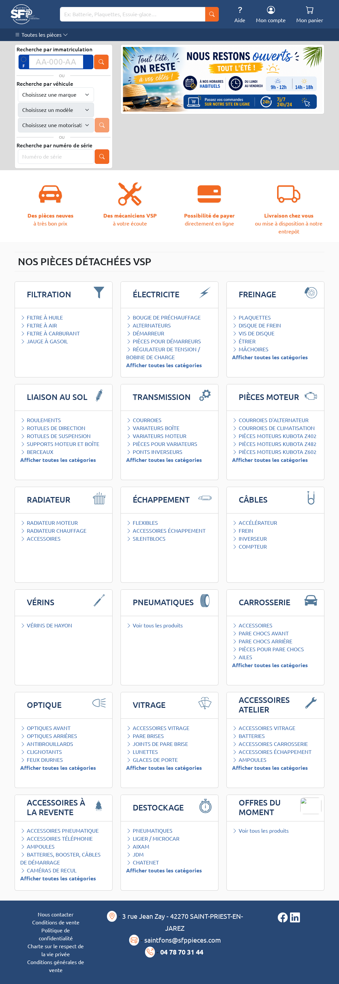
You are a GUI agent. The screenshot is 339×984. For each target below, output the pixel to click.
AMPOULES (251, 760)
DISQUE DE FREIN (259, 325)
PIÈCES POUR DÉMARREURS (166, 341)
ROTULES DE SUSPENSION (58, 436)
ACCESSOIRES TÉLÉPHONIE (59, 839)
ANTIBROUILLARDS (49, 744)
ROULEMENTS (43, 420)
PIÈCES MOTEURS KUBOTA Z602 (276, 452)
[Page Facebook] (284, 917)
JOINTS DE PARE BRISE (159, 744)
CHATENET (145, 862)
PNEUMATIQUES (163, 602)
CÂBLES (253, 499)
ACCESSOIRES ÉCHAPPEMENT (168, 531)
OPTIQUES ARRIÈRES (51, 736)
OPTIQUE (44, 705)
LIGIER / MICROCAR (155, 839)
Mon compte (271, 20)
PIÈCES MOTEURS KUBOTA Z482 (276, 444)
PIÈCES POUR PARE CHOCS (270, 649)
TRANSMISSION (162, 397)
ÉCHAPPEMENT (161, 499)
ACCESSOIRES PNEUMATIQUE (62, 831)
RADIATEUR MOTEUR (51, 523)
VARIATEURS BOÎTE (155, 428)
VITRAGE (149, 705)
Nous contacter (55, 914)
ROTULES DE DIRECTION (55, 428)
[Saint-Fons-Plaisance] (25, 14)
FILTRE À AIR (41, 325)
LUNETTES (144, 752)
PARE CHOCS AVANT (263, 633)
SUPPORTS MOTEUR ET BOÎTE (62, 444)
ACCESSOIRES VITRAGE (160, 728)
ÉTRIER (246, 341)
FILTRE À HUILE (44, 317)
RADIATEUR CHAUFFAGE (55, 531)
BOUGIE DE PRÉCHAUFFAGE (166, 317)
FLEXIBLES (144, 523)
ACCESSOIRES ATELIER (264, 705)
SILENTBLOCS (148, 539)
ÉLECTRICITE (156, 294)
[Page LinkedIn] (295, 917)
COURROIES (146, 420)
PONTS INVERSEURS (156, 452)
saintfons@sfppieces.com (182, 940)
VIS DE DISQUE (255, 333)
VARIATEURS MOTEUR (158, 436)
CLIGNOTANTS (43, 752)
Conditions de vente (55, 922)
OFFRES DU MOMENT (260, 807)
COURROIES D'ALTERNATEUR (273, 420)
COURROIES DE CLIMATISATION (276, 428)
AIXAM (140, 847)
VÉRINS (40, 602)
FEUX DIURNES (44, 760)
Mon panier (309, 20)
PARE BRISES (147, 736)
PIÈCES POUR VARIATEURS (164, 444)
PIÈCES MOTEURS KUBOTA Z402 (276, 436)
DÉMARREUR (147, 333)
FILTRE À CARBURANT (52, 333)
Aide (239, 20)
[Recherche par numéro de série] (102, 156)
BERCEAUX (39, 452)
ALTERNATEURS (151, 325)
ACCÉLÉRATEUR (257, 523)
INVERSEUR (252, 539)
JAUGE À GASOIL (46, 341)
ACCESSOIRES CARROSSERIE (272, 744)
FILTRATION (49, 294)
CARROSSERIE (264, 602)
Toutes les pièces (41, 35)
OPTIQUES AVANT (48, 728)
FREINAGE (257, 294)
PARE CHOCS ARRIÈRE (264, 641)
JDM (137, 855)
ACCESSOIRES (43, 539)
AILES (244, 657)
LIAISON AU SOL (57, 397)
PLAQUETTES (254, 317)
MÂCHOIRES (252, 349)
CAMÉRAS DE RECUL (50, 870)
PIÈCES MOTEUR (269, 397)
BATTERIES (251, 736)
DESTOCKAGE (158, 807)
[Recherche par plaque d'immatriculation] (101, 62)
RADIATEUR (48, 499)
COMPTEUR (252, 547)
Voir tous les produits (157, 625)
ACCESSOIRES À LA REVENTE (56, 807)
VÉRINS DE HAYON (48, 625)
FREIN (245, 531)
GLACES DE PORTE (154, 760)
